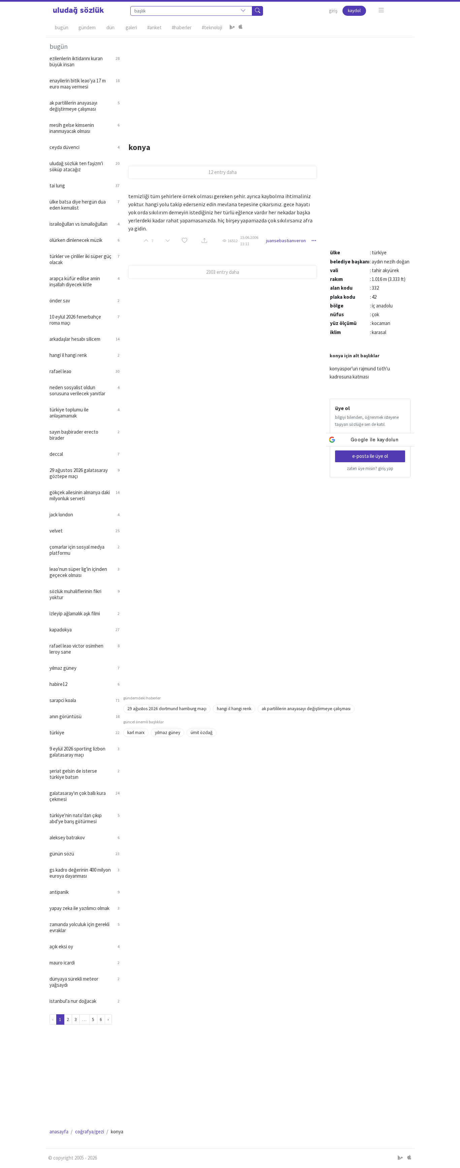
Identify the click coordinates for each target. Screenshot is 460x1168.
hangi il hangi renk (234, 708)
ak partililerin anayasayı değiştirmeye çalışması (306, 708)
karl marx (135, 732)
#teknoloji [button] (212, 27)
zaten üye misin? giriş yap (370, 468)
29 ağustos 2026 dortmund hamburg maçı (166, 708)
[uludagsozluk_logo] (78, 10)
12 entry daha (222, 172)
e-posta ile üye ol (370, 456)
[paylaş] (204, 240)
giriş (333, 10)
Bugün (61, 27)
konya (139, 147)
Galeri (131, 27)
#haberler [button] (182, 27)
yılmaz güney (167, 732)
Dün (110, 27)
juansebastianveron (286, 241)
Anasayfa (59, 1131)
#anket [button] (154, 27)
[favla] (184, 241)
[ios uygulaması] (240, 27)
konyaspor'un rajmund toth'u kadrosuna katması (360, 372)
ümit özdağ (201, 732)
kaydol (354, 10)
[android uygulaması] (232, 27)
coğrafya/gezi (89, 1131)
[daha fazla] (381, 10)
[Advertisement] (267, 84)
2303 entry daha (222, 272)
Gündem (87, 27)
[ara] (257, 11)
